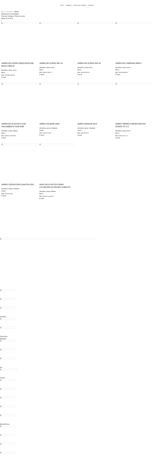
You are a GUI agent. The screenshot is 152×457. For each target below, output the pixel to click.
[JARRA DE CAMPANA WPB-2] (133, 40)
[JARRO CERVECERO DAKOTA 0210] (19, 161)
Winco (3, 72)
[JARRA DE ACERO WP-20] (95, 40)
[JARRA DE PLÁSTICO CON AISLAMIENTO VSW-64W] (19, 100)
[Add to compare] (8, 60)
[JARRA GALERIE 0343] (57, 100)
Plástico (15, 131)
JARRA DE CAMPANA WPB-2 (128, 63)
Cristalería (54, 128)
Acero (14, 70)
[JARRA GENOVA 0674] (95, 100)
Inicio (3, 11)
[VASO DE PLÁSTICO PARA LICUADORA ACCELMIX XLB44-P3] (57, 161)
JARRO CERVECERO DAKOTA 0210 (17, 184)
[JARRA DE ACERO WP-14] (57, 40)
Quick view (3, 60)
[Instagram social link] (147, 1)
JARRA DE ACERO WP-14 (51, 63)
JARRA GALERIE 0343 (49, 124)
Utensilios (9, 11)
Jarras (10, 70)
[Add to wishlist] (13, 60)
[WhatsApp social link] (149, 1)
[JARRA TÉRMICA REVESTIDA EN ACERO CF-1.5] (133, 100)
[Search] (141, 2)
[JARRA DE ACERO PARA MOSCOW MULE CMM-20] (19, 40)
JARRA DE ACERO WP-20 (89, 63)
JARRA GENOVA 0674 (87, 124)
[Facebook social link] (145, 1)
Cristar (41, 130)
